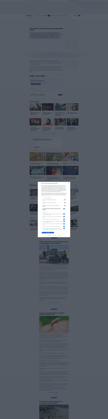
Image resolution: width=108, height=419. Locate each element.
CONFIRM (47, 232)
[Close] (68, 183)
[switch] (64, 199)
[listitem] (54, 197)
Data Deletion (49, 235)
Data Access (54, 235)
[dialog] (54, 209)
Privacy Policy (59, 235)
